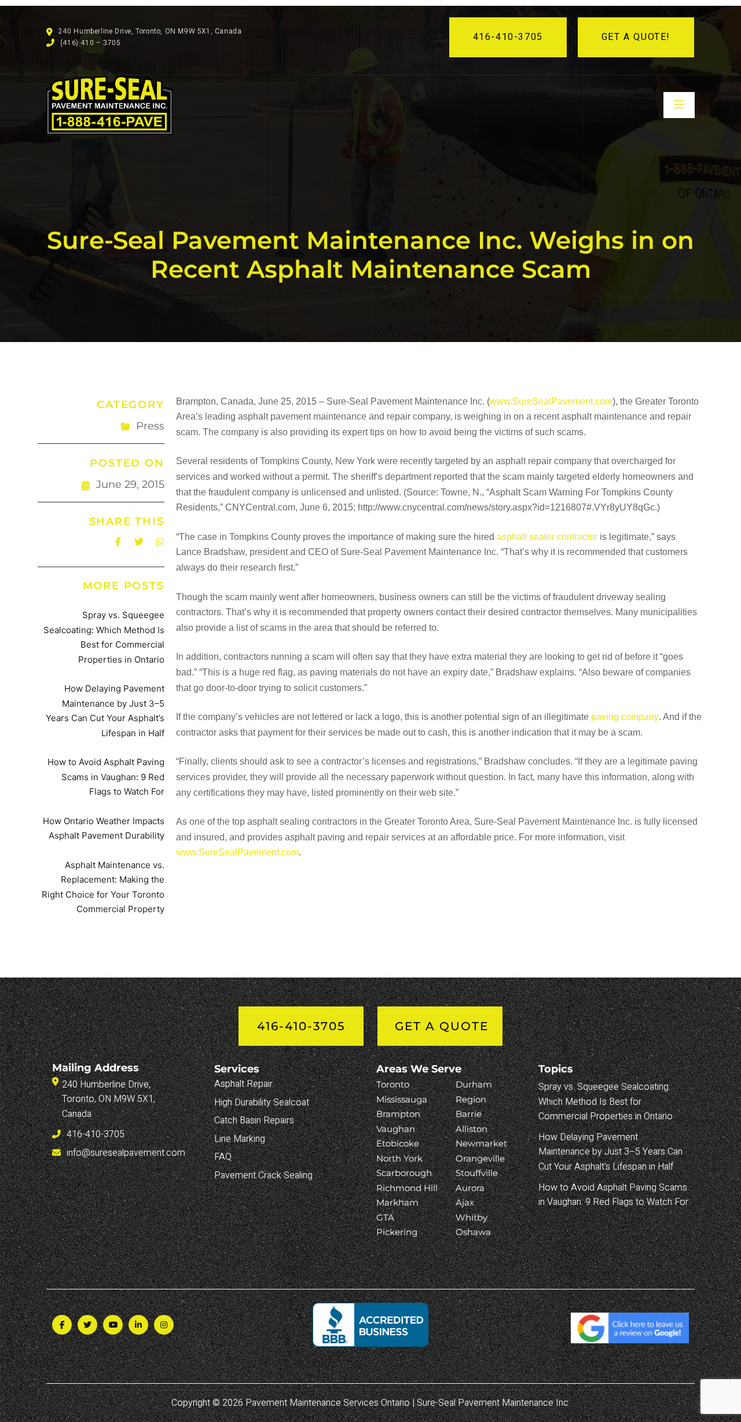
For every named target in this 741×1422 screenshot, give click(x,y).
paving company (625, 717)
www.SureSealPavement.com (551, 401)
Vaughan (395, 1128)
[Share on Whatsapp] (159, 541)
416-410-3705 (508, 37)
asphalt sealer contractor (547, 537)
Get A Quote (442, 1026)
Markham (397, 1202)
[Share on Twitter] (139, 541)
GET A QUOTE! (635, 37)
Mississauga (401, 1099)
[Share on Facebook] (118, 541)
